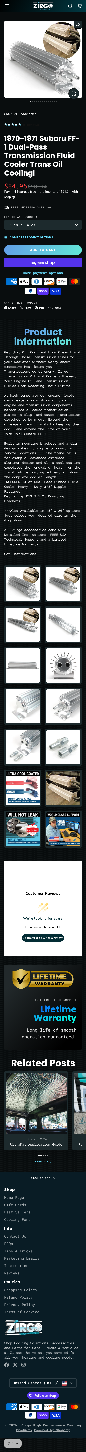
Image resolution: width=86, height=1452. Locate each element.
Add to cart (43, 250)
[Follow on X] (15, 1364)
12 (52, 101)
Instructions (17, 1265)
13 (54, 101)
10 (48, 101)
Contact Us (15, 1236)
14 (56, 101)
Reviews (12, 1273)
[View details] (23, 1327)
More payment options (43, 273)
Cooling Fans (17, 1219)
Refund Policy (18, 1297)
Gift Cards (15, 1205)
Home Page (14, 1197)
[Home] (43, 6)
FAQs (8, 1243)
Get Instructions (20, 554)
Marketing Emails (21, 1258)
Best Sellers (17, 1212)
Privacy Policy (19, 1304)
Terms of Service (21, 1312)
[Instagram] (23, 1364)
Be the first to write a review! (43, 938)
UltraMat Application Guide (36, 1110)
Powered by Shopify (52, 1430)
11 (50, 101)
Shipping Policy (20, 1290)
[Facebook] (6, 1364)
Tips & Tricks (18, 1251)
